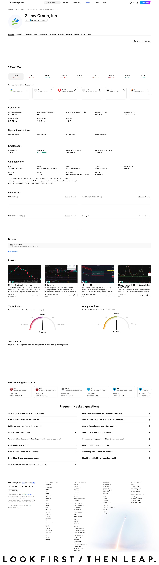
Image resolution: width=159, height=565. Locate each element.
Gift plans (76, 490)
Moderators (106, 493)
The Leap (76, 500)
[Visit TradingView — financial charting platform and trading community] (15, 67)
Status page (77, 550)
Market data (77, 488)
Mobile (47, 537)
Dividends (48, 518)
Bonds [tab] (89, 34)
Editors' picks (106, 502)
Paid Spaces (106, 513)
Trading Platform (135, 491)
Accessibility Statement (80, 544)
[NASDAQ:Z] (47, 282)
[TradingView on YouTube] (16, 486)
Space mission (78, 516)
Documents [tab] (28, 34)
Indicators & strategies (109, 507)
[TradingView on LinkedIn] (23, 486)
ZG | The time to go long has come (20, 285)
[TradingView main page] (16, 2)
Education (105, 500)
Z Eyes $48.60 (86, 285)
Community (77, 2)
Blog (75, 518)
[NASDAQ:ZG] (10, 282)
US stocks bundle (78, 509)
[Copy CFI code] (102, 174)
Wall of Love (106, 486)
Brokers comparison (79, 498)
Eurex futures (77, 507)
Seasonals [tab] (69, 34)
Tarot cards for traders (80, 530)
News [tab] (35, 34)
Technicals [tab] (52, 34)
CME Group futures (79, 505)
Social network (107, 484)
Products (66, 2)
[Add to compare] (27, 90)
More (104, 2)
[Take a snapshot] (134, 41)
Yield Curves (49, 527)
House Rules (106, 491)
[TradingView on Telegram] (26, 486)
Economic (48, 514)
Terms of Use (77, 537)
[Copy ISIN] (83, 174)
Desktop (48, 539)
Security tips (77, 546)
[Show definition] (22, 112)
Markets (87, 2)
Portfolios (48, 525)
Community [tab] (43, 34)
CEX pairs (48, 497)
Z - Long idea (49, 285)
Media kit (76, 523)
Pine (47, 500)
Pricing (76, 486)
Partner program (135, 500)
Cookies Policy (78, 543)
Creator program (107, 490)
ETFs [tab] (83, 34)
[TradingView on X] (9, 486)
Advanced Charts (135, 490)
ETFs (47, 491)
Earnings (48, 516)
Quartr (30, 505)
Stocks (47, 489)
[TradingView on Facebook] (13, 486)
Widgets (133, 484)
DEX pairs (48, 498)
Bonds (47, 493)
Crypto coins (49, 495)
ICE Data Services (27, 494)
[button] (70, 2)
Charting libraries (135, 486)
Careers (76, 521)
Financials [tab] (19, 34)
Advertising (134, 497)
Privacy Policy (77, 541)
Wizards (105, 509)
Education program (136, 502)
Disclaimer (76, 539)
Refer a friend (106, 488)
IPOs (47, 520)
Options (48, 528)
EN (133, 2)
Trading (105, 498)
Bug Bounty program (79, 548)
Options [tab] (76, 34)
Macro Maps (49, 530)
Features (76, 484)
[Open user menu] (137, 2)
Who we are (77, 514)
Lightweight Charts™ (136, 488)
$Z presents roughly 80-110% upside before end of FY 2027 (134, 286)
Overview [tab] (11, 34)
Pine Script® (49, 532)
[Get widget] (138, 41)
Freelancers (106, 511)
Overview (76, 495)
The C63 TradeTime (79, 532)
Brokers (96, 2)
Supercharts (49, 484)
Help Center (77, 520)
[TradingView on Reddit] (32, 486)
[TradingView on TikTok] (29, 486)
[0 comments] (32, 295)
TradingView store (79, 528)
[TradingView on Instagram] (19, 486)
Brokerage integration (136, 498)
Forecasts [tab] (61, 34)
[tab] (67, 197)
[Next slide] (150, 274)
